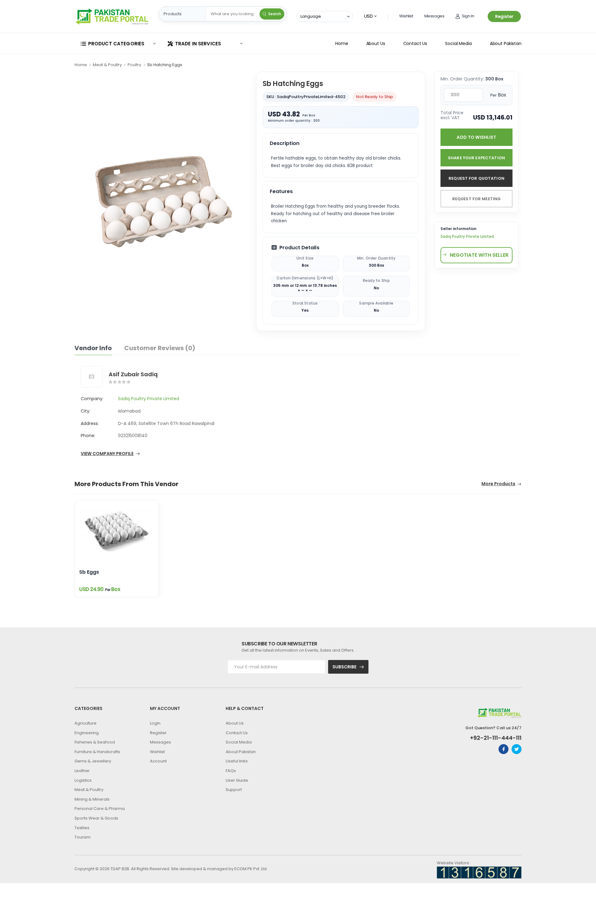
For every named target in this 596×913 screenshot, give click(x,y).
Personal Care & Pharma (99, 808)
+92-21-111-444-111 (496, 738)
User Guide (237, 780)
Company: (92, 398)
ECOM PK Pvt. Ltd (250, 869)
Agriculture (85, 723)
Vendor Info (93, 348)
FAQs (231, 771)
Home (341, 43)
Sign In (468, 16)
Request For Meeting (476, 199)
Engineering (86, 733)
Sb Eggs (89, 572)
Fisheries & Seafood (94, 742)
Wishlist (406, 16)
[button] (117, 43)
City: (85, 411)
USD (368, 16)
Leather (82, 771)
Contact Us (415, 43)
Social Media (458, 43)
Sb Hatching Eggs (164, 65)
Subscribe (344, 667)
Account (158, 761)
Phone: (88, 435)
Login (155, 723)
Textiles (81, 828)
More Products (498, 484)
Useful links (237, 761)
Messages (434, 16)
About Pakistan (506, 43)
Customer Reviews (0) (159, 348)
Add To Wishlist (476, 137)
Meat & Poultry (107, 65)
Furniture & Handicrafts (97, 752)
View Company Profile (107, 454)
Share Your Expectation (476, 158)
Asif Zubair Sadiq (133, 374)
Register (504, 16)
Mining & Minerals (92, 799)
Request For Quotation (476, 178)
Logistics (83, 780)
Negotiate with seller (479, 255)
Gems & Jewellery (92, 761)
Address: (90, 423)
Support (234, 790)
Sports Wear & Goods (96, 818)
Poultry (134, 65)
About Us (375, 43)
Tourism (82, 837)
